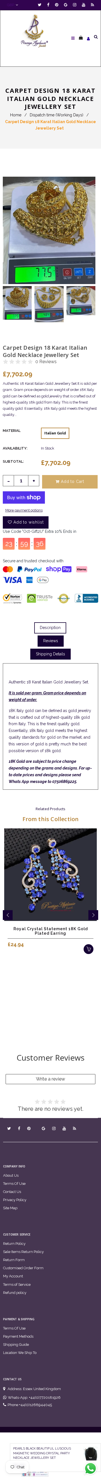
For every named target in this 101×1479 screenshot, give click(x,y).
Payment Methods (18, 1336)
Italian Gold (55, 433)
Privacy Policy (14, 1200)
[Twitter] (41, 5)
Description (50, 627)
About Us (11, 1175)
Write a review (50, 1079)
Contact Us (12, 1192)
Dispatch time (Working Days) (56, 115)
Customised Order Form (23, 1268)
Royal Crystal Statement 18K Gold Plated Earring (50, 931)
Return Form (14, 1260)
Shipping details (50, 654)
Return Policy (14, 1243)
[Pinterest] (58, 5)
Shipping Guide (16, 1344)
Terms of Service (17, 1284)
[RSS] (92, 5)
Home (15, 115)
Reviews (50, 641)
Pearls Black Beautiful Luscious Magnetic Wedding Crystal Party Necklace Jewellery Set (42, 1453)
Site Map (10, 1208)
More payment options (24, 510)
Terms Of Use (14, 1183)
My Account (13, 1276)
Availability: (15, 448)
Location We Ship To (19, 1353)
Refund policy (14, 1293)
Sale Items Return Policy (23, 1252)
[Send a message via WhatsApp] (90, 1468)
